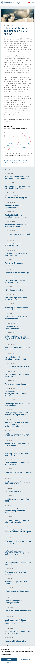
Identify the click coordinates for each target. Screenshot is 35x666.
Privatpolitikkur (30, 648)
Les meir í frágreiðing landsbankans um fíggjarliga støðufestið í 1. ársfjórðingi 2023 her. (17, 162)
